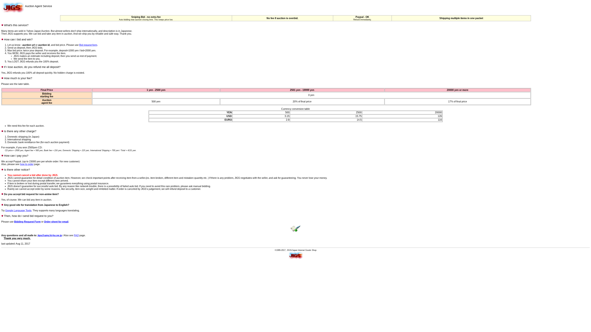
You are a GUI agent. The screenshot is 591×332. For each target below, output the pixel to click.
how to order (27, 164)
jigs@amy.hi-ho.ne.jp (50, 235)
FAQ (76, 235)
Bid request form (88, 45)
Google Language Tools (18, 210)
